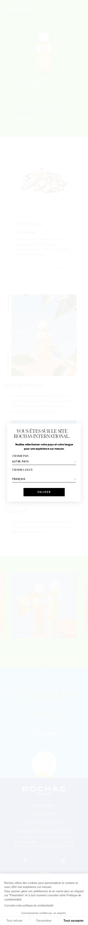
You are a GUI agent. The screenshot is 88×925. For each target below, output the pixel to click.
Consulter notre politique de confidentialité (28, 905)
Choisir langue (22, 470)
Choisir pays (20, 456)
